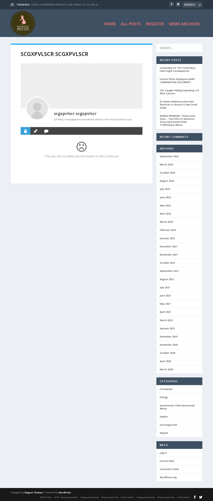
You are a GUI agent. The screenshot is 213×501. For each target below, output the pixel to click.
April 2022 (165, 213)
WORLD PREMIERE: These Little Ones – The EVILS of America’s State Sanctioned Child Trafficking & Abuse (177, 120)
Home (110, 24)
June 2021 (165, 295)
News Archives (184, 24)
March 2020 (166, 369)
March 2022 (166, 221)
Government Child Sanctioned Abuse (177, 407)
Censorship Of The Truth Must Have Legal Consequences (178, 69)
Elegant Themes (34, 492)
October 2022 (167, 172)
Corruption (166, 389)
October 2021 (167, 262)
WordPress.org (168, 477)
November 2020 (169, 344)
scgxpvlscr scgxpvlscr (75, 113)
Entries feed (167, 461)
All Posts (131, 24)
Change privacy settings (89, 497)
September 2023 (169, 156)
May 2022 (165, 205)
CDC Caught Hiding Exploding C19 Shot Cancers (179, 92)
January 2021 (167, 328)
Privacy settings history (110, 497)
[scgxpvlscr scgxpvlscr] (37, 108)
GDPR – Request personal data (66, 497)
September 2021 (169, 270)
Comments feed (169, 469)
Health (164, 416)
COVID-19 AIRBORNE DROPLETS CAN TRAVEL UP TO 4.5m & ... (65, 4)
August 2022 (167, 180)
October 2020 (167, 352)
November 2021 (169, 254)
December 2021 (168, 246)
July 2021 (165, 287)
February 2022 (168, 230)
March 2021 (166, 320)
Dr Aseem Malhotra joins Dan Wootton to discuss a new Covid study (178, 104)
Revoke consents (127, 497)
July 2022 (165, 189)
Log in (163, 452)
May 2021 (165, 303)
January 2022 (167, 238)
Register (155, 24)
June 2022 (165, 197)
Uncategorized (168, 424)
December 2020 (168, 336)
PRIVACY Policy (45, 497)
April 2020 (165, 361)
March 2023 (166, 164)
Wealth (164, 433)
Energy (164, 397)
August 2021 (167, 279)
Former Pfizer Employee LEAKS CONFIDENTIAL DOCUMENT (177, 80)
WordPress (65, 492)
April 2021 (165, 311)
